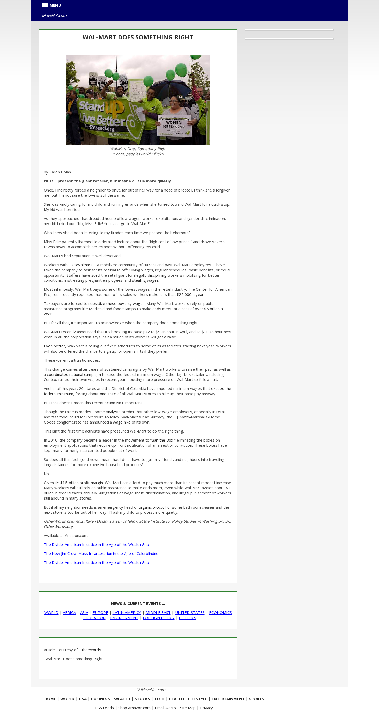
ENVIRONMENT (124, 617)
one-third (108, 393)
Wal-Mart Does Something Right (138, 37)
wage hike (122, 422)
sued (95, 275)
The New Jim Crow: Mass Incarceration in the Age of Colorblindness (103, 553)
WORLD (51, 612)
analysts (113, 411)
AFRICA (69, 612)
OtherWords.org (58, 526)
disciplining (157, 275)
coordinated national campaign (74, 374)
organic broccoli (152, 507)
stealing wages (145, 280)
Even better (54, 345)
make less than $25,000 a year (176, 294)
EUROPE (100, 612)
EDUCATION (94, 617)
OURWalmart (80, 264)
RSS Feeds (104, 707)
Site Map (188, 707)
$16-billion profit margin (81, 482)
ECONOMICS (220, 612)
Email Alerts (165, 707)
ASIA (84, 612)
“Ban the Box (161, 440)
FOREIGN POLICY (159, 617)
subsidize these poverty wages (116, 303)
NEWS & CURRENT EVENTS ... (138, 603)
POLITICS (187, 617)
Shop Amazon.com (134, 707)
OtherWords (90, 649)
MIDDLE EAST (158, 612)
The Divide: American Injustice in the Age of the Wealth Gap (96, 544)
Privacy (206, 707)
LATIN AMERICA (127, 612)
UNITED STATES (190, 612)
